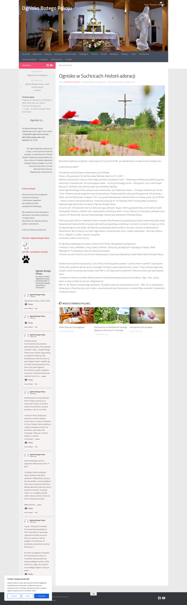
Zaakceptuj (41, 596)
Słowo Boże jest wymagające (72, 327)
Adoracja (47, 54)
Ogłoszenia (37, 54)
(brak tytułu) (26, 111)
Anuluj (27, 596)
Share (36, 308)
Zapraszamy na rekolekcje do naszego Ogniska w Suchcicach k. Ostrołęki (110, 329)
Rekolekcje (114, 54)
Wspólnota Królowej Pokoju (65, 54)
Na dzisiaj (26, 54)
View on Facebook (28, 308)
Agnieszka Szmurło (72, 82)
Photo (30, 304)
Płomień (94, 54)
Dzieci (133, 54)
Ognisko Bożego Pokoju (47, 8)
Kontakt (68, 59)
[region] (28, 588)
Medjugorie (83, 54)
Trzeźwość (43, 59)
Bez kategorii (65, 65)
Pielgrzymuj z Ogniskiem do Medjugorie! (37, 100)
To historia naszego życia (31, 105)
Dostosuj (14, 596)
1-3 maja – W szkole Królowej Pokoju (36, 108)
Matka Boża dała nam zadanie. (33, 103)
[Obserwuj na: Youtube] (51, 65)
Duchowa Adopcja (29, 59)
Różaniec (124, 54)
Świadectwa (144, 54)
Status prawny (56, 59)
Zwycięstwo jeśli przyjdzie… (142, 327)
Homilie (104, 54)
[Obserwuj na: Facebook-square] (47, 65)
